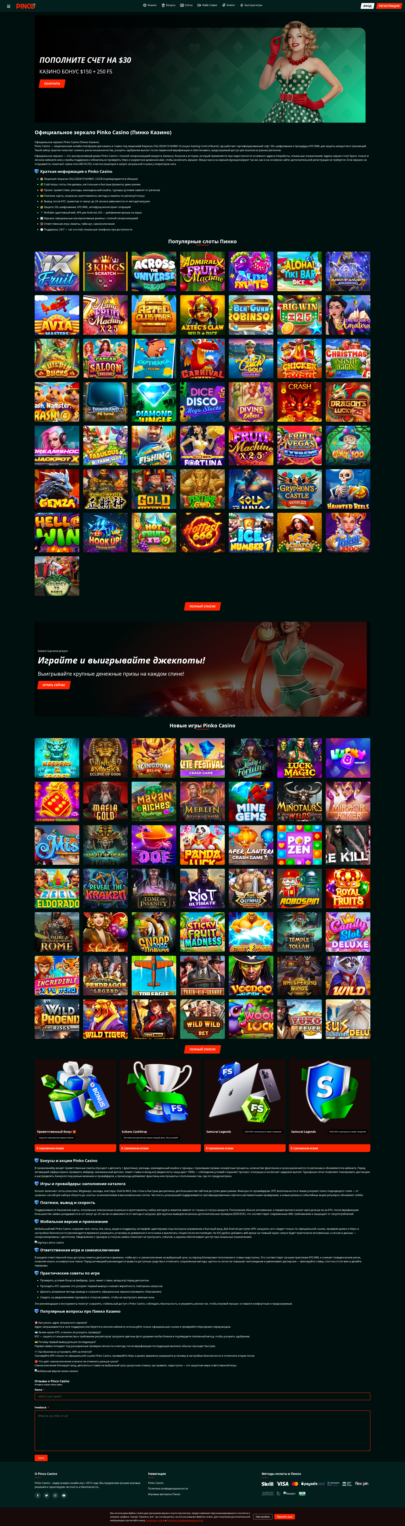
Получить (52, 83)
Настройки (263, 1516)
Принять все (284, 1516)
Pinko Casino (156, 1483)
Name (38, 1389)
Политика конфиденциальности (168, 1488)
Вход (367, 6)
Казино (152, 5)
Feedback (41, 1407)
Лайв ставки (209, 5)
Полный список (202, 606)
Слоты (189, 5)
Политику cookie (154, 1520)
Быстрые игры (253, 5)
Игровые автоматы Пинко (164, 1494)
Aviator (231, 5)
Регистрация (389, 6)
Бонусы (170, 5)
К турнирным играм (50, 1148)
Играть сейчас (54, 685)
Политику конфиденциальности (184, 1520)
